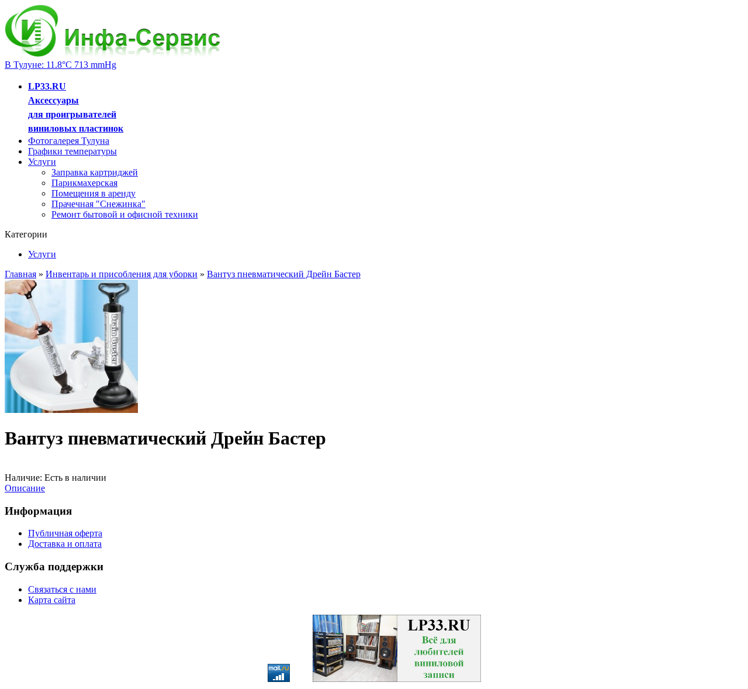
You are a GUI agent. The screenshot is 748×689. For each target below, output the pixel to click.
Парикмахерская (84, 183)
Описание (25, 488)
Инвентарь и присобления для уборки (122, 274)
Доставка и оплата (65, 544)
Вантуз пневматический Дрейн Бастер (284, 274)
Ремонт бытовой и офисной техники (124, 214)
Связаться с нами (62, 589)
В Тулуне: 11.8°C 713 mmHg (60, 65)
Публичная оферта (65, 533)
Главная (20, 274)
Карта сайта (51, 600)
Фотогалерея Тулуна (68, 141)
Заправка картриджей (94, 172)
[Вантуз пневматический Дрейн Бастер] (71, 410)
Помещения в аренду (93, 193)
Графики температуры (72, 151)
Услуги (42, 162)
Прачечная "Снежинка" (98, 204)
